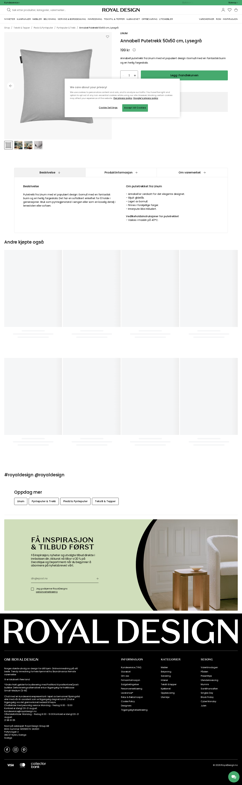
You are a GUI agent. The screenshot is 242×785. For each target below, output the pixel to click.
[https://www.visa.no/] (10, 765)
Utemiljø (165, 697)
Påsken (204, 672)
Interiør (164, 680)
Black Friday (207, 697)
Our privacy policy (122, 98)
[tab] (49, 172)
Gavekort (126, 672)
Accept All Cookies (135, 107)
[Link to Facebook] (7, 749)
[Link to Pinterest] (24, 749)
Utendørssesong (209, 680)
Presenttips (206, 676)
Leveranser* (127, 693)
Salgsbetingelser (130, 684)
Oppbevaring (168, 693)
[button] (233, 2)
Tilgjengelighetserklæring (134, 710)
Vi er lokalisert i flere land (17, 679)
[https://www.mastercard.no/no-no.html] (22, 765)
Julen (203, 706)
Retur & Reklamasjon (132, 697)
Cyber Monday (208, 701)
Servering (166, 676)
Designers (126, 706)
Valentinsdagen (209, 667)
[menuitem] (9, 19)
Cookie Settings (108, 107)
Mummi (205, 684)
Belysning (166, 672)
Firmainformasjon (130, 680)
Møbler (164, 667)
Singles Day (207, 693)
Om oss (125, 676)
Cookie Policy (128, 701)
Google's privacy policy (145, 98)
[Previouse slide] (10, 85)
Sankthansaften (209, 689)
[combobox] (233, 2)
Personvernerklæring (131, 689)
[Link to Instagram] (15, 749)
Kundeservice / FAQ (131, 667)
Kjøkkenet (166, 689)
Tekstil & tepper (168, 684)
